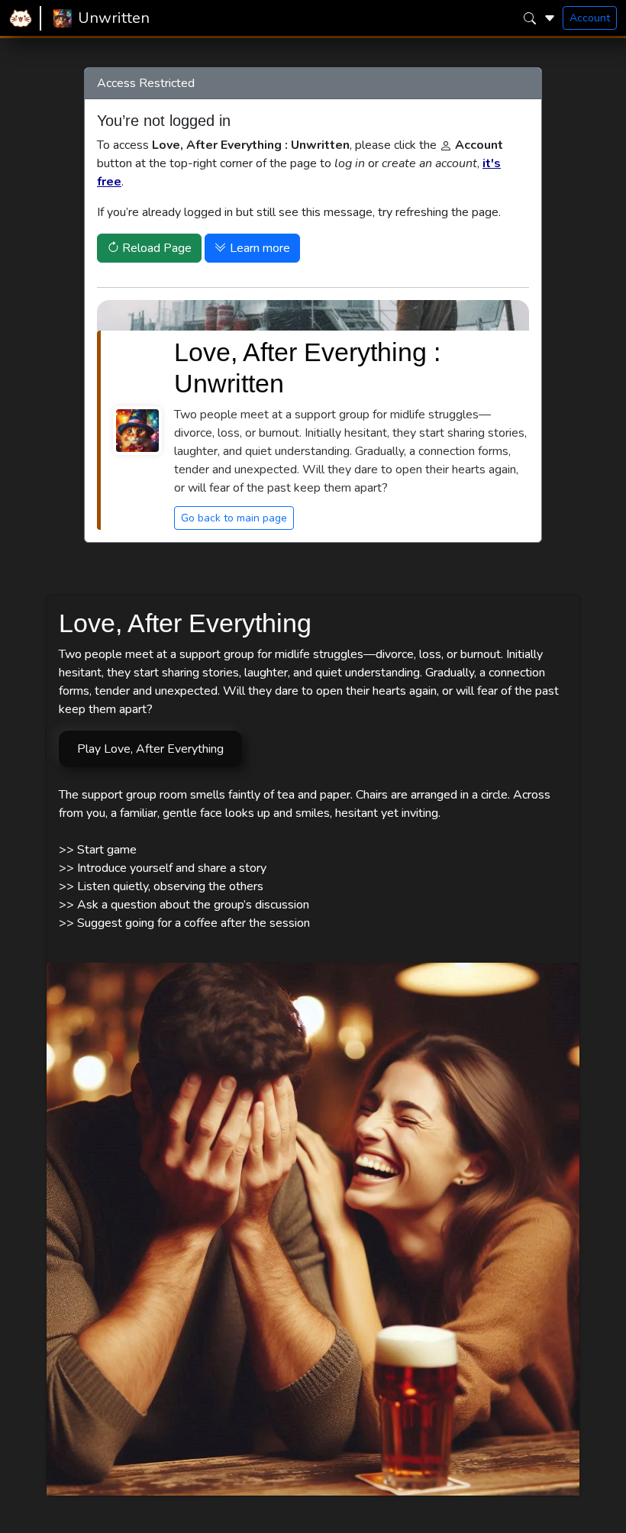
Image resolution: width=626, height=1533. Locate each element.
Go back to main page (234, 518)
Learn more (258, 248)
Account (590, 18)
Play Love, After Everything (150, 749)
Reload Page (155, 248)
